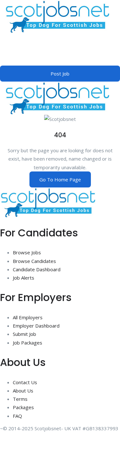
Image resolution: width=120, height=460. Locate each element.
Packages (23, 407)
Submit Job (24, 334)
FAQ (17, 416)
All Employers (28, 317)
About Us (23, 390)
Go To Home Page (60, 179)
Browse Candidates (34, 261)
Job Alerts (23, 277)
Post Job (60, 73)
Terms (20, 399)
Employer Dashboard (36, 325)
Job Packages (27, 342)
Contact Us (25, 382)
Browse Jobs (27, 252)
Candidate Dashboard (36, 269)
